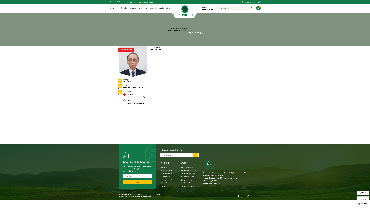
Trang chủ (113, 8)
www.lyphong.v (214, 183)
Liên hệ (168, 8)
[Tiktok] (248, 196)
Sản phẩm (143, 8)
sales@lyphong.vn (213, 181)
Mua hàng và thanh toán (188, 170)
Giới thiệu (123, 8)
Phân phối (152, 8)
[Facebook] (243, 196)
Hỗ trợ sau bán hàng (187, 177)
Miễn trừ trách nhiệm (187, 186)
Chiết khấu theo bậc (187, 167)
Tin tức (161, 8)
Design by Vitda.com (145, 196)
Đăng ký (137, 182)
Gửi (195, 155)
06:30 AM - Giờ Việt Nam (133, 88)
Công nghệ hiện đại (166, 180)
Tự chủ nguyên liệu (166, 173)
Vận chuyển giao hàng (188, 173)
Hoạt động (133, 8)
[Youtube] (238, 196)
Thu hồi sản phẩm (186, 183)
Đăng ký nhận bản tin (136, 162)
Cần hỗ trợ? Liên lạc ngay (116, 2)
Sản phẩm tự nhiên (166, 170)
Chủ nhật (127, 82)
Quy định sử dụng (186, 180)
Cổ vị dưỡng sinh (165, 177)
